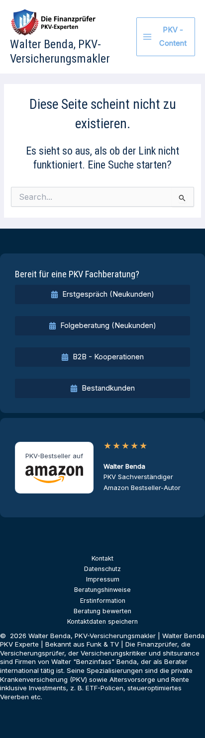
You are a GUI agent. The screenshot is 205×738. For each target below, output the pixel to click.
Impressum (102, 579)
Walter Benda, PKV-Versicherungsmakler (60, 51)
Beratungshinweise (102, 589)
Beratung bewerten (102, 611)
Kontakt (102, 558)
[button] (102, 294)
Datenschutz (102, 569)
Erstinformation (102, 600)
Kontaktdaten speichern (102, 621)
